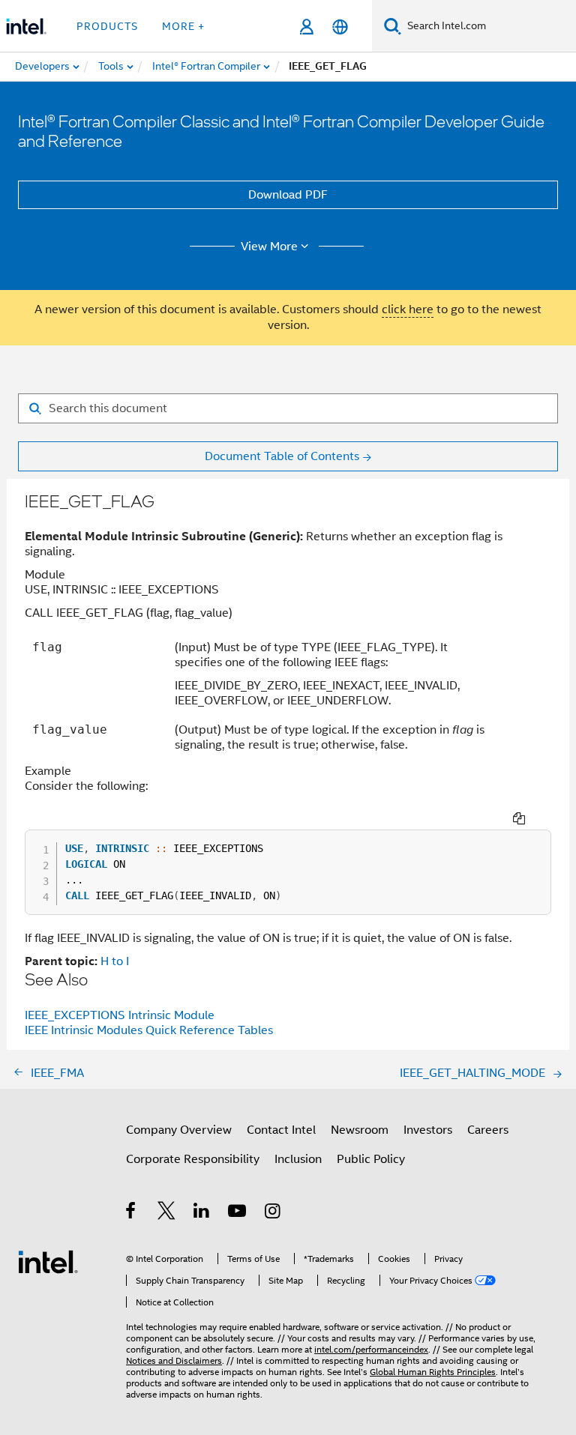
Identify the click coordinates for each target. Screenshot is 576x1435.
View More (269, 246)
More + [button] (183, 26)
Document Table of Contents (282, 456)
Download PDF (288, 194)
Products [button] (107, 26)
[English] (340, 26)
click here (408, 309)
